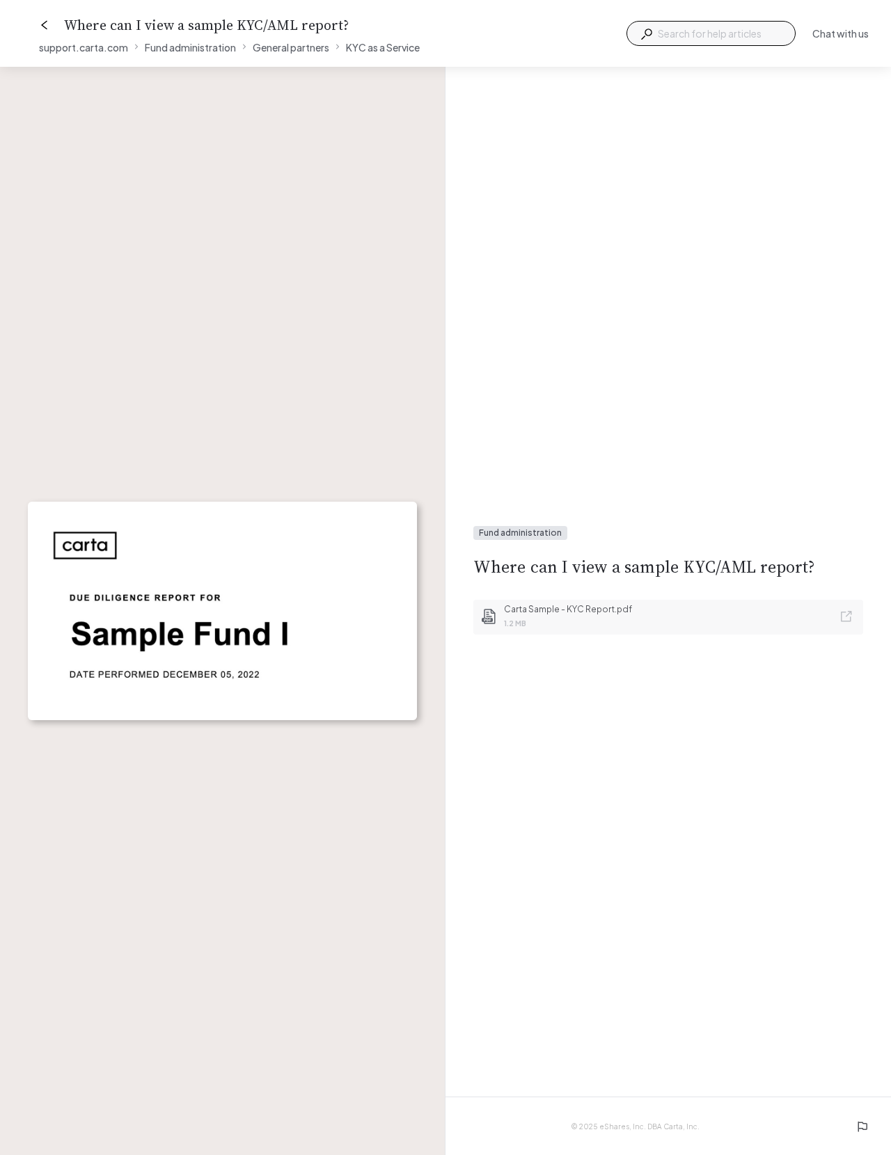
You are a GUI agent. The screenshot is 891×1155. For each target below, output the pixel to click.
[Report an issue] (861, 1126)
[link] (668, 617)
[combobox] (711, 33)
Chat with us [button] (840, 33)
